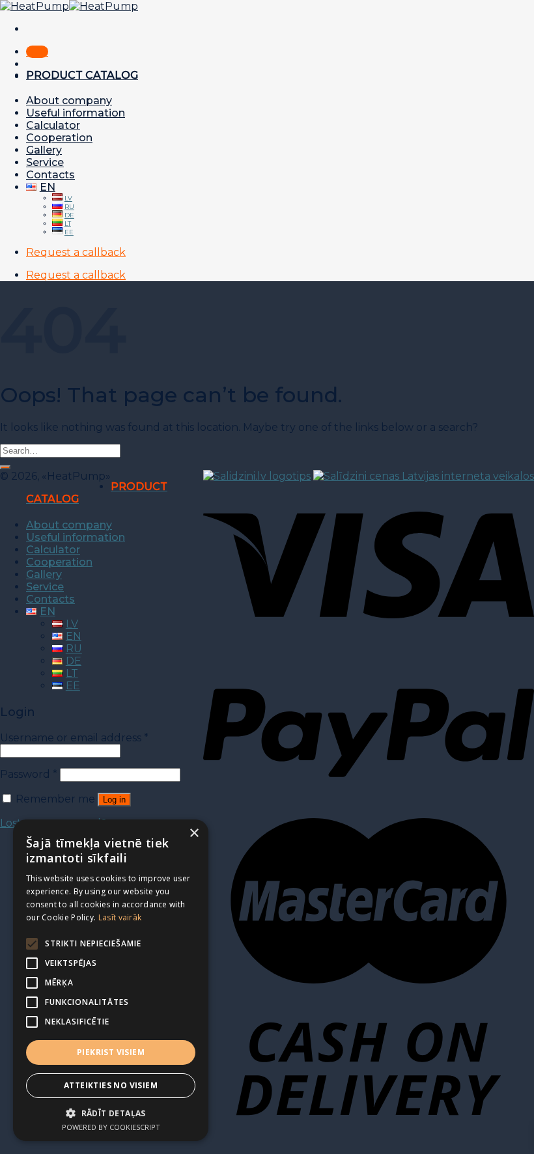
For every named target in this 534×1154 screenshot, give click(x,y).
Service (45, 162)
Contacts (50, 175)
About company (69, 100)
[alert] (110, 980)
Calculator (53, 125)
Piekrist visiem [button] (111, 1052)
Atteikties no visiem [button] (111, 1085)
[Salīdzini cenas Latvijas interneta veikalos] (423, 476)
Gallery (44, 150)
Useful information (75, 113)
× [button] (194, 833)
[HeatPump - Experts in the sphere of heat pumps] (69, 6)
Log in (114, 799)
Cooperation (59, 137)
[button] (110, 1112)
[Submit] (5, 467)
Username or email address (74, 738)
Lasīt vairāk (120, 917)
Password (28, 774)
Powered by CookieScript (111, 1127)
